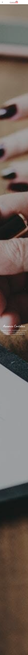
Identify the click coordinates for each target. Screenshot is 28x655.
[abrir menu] (2, 2)
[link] (14, 2)
